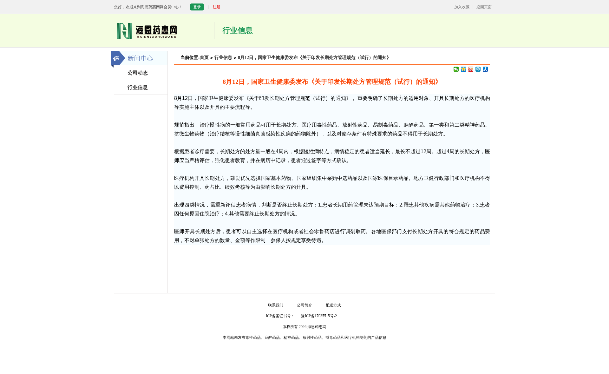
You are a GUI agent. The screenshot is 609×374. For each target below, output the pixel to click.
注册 (216, 7)
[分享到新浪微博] (471, 69)
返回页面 (484, 7)
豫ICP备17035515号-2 (319, 316)
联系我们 (275, 305)
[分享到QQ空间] (463, 69)
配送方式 (333, 305)
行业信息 (223, 57)
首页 (204, 57)
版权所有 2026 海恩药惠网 (304, 327)
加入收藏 (461, 7)
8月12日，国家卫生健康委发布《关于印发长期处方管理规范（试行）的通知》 (314, 57)
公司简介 (304, 305)
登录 (197, 7)
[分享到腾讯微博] (478, 69)
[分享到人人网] (485, 69)
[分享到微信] (456, 69)
